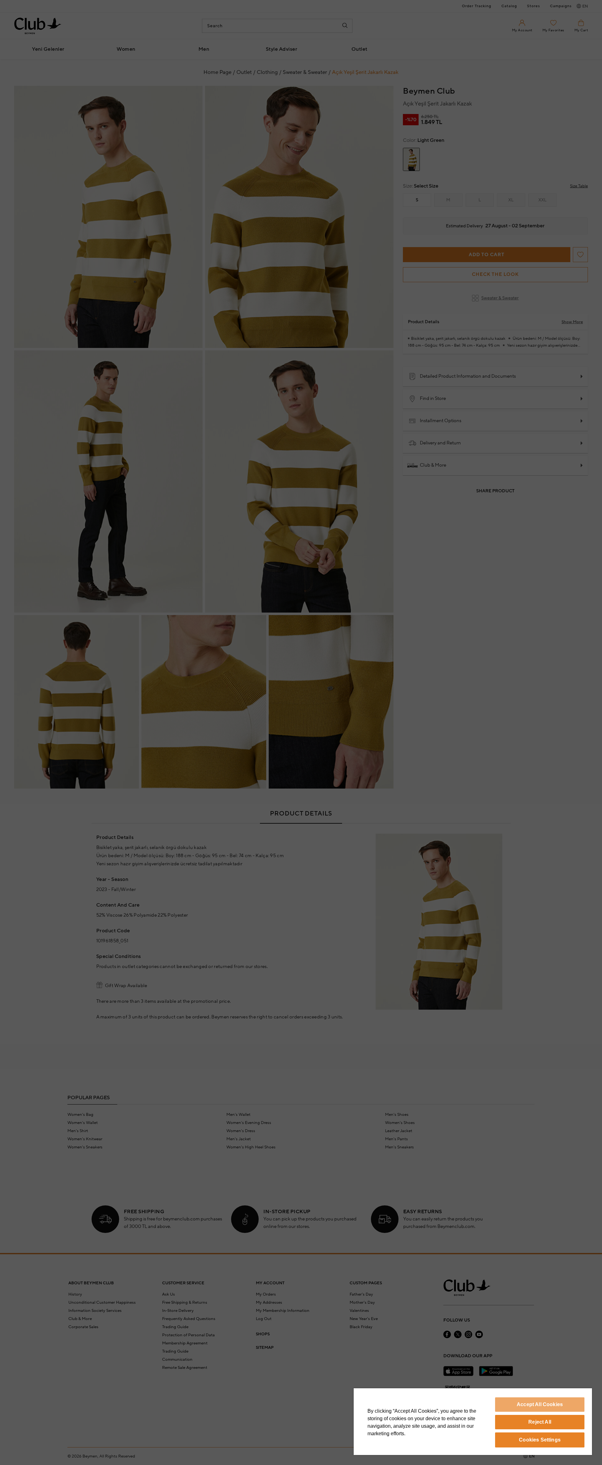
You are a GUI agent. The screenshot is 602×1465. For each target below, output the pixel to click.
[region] (473, 1421)
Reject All (539, 1422)
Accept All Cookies (540, 1404)
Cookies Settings (540, 1439)
